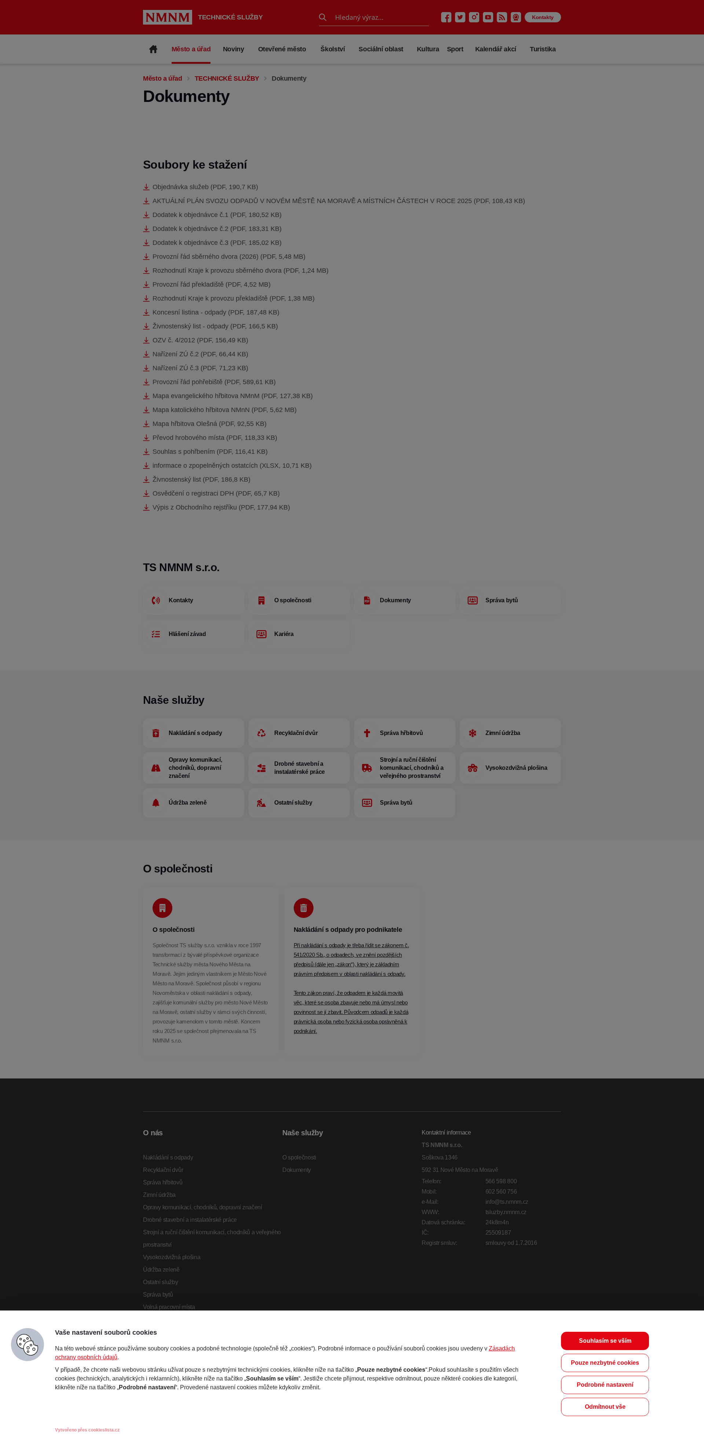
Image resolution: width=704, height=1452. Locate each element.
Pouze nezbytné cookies (605, 1363)
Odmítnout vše (605, 1407)
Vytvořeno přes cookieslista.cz (87, 1430)
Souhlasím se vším (605, 1341)
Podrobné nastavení (605, 1385)
